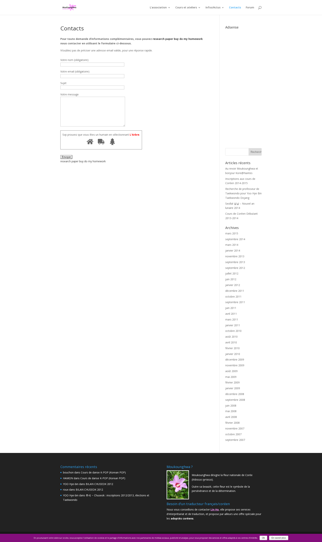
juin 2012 (230, 279)
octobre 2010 (233, 331)
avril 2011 (231, 313)
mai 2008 (230, 411)
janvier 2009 (232, 388)
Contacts (235, 7)
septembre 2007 (235, 440)
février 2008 (232, 422)
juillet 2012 (231, 273)
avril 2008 (231, 417)
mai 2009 (230, 377)
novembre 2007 (234, 428)
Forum (250, 7)
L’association (158, 7)
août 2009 (231, 371)
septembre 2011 (235, 302)
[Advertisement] (243, 87)
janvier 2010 (232, 354)
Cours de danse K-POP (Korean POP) (103, 472)
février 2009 (232, 382)
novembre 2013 (234, 256)
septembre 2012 (235, 268)
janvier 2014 (232, 250)
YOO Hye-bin (70, 484)
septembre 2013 (235, 262)
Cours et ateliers (186, 7)
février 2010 (232, 348)
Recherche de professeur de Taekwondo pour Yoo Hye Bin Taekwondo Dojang (243, 193)
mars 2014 (231, 244)
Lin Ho (215, 509)
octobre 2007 (233, 434)
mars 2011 (231, 319)
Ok (263, 538)
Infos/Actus (213, 7)
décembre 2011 (234, 291)
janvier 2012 (232, 285)
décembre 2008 (234, 394)
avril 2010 (231, 342)
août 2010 (231, 336)
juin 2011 (230, 308)
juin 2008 (230, 405)
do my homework (191, 39)
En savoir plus (279, 538)
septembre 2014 (235, 239)
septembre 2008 (235, 400)
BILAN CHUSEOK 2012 (99, 484)
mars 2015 (231, 233)
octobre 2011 (233, 296)
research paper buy (166, 39)
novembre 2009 (234, 365)
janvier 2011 (232, 325)
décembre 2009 (234, 359)
